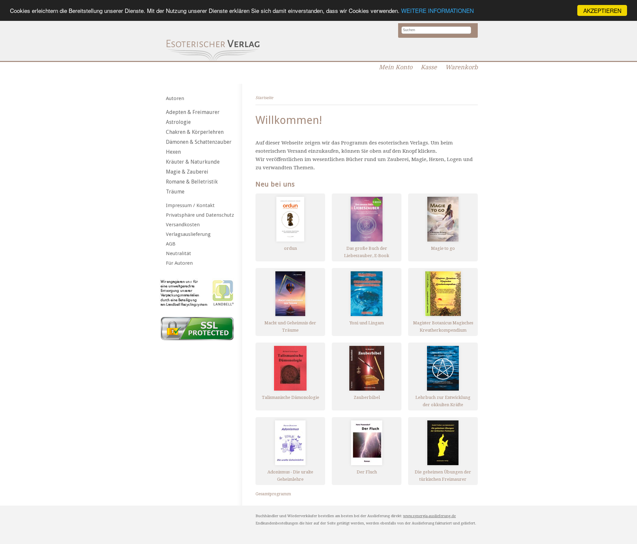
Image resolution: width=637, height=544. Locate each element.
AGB (171, 244)
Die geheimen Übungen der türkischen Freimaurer (443, 475)
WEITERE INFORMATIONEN (437, 11)
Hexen (173, 152)
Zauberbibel (367, 397)
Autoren (175, 98)
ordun (290, 248)
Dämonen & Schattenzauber (199, 142)
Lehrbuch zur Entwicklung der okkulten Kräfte (442, 401)
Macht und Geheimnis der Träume (290, 326)
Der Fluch (367, 471)
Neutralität (178, 253)
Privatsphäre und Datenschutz (200, 215)
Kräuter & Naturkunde (193, 162)
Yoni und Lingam (366, 322)
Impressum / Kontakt (190, 205)
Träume (175, 192)
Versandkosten (183, 225)
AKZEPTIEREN (602, 10)
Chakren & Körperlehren (195, 132)
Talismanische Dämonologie (290, 397)
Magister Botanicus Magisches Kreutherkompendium (443, 326)
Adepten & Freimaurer (193, 112)
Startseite (264, 97)
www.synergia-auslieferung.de (429, 516)
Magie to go (443, 248)
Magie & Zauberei (187, 172)
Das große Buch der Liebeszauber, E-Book (366, 252)
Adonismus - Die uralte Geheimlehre (290, 475)
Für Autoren (179, 263)
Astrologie (178, 122)
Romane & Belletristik (192, 182)
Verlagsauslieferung (188, 234)
